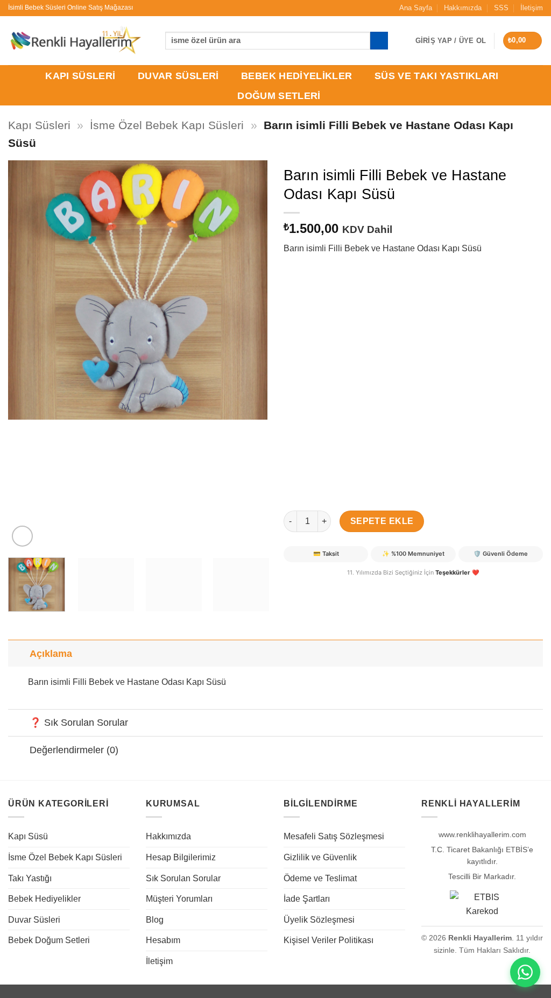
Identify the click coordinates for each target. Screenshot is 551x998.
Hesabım (163, 940)
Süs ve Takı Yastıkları (437, 75)
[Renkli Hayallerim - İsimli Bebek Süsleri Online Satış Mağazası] (75, 40)
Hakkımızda (463, 8)
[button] (522, 40)
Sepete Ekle (382, 521)
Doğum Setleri (279, 95)
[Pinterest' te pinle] (332, 586)
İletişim (531, 8)
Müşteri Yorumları (179, 898)
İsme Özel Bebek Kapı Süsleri (167, 125)
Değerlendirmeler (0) (74, 750)
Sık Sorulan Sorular (183, 878)
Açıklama (51, 653)
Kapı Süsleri (80, 75)
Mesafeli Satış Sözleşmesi (334, 836)
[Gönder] (379, 41)
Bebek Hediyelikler (296, 75)
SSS (501, 8)
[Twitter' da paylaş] (313, 586)
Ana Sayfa (415, 8)
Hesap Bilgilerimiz (181, 857)
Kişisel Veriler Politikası (328, 940)
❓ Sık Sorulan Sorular (79, 722)
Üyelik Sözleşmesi (319, 919)
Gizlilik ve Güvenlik (320, 857)
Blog (155, 919)
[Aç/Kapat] (18, 653)
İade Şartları (307, 898)
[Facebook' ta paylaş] (293, 586)
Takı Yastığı (30, 878)
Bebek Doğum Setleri (49, 940)
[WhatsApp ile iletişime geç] (525, 972)
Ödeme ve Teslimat (320, 878)
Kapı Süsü (28, 836)
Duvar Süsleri (178, 75)
